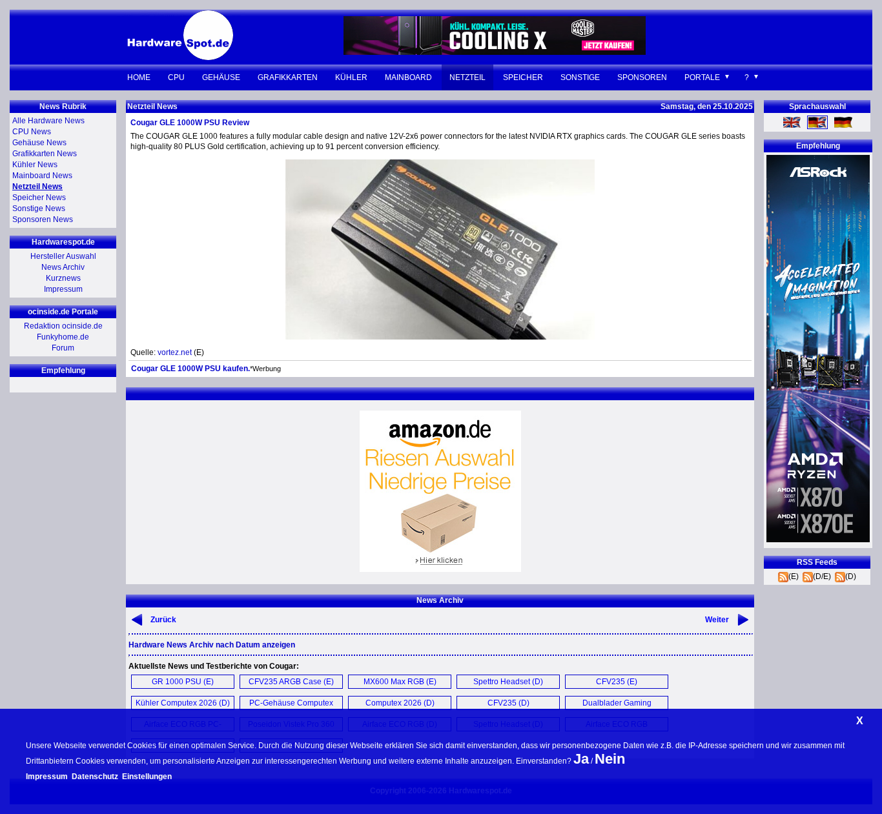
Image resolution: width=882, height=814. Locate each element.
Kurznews (63, 278)
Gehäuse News (39, 142)
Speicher (523, 77)
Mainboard (408, 77)
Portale (702, 77)
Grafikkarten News (44, 153)
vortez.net (175, 352)
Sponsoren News (42, 219)
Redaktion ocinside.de (63, 326)
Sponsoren (642, 77)
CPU (176, 77)
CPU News (31, 131)
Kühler (351, 77)
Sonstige (580, 77)
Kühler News (34, 164)
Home (138, 77)
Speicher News (39, 197)
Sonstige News (38, 208)
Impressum (63, 289)
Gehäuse (221, 77)
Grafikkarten (288, 77)
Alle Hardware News (48, 120)
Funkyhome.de (63, 336)
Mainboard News (42, 175)
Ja (581, 759)
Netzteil (467, 77)
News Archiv (63, 267)
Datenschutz (95, 776)
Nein (610, 759)
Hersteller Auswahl (63, 256)
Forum (63, 347)
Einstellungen (147, 776)
